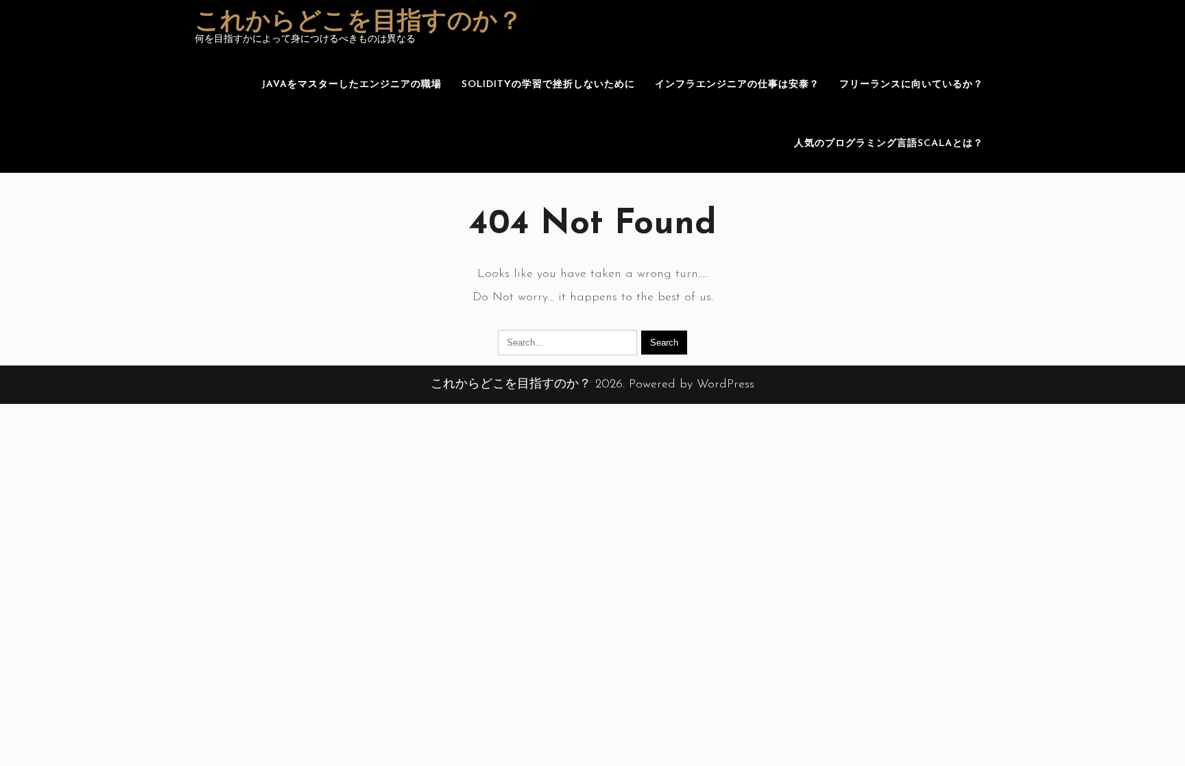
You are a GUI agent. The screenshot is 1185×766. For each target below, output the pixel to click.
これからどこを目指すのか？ (359, 22)
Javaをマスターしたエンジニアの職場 (351, 85)
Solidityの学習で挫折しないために (548, 85)
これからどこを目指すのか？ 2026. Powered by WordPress (592, 385)
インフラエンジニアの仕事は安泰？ (737, 85)
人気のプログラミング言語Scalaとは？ (888, 144)
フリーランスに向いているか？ (911, 85)
